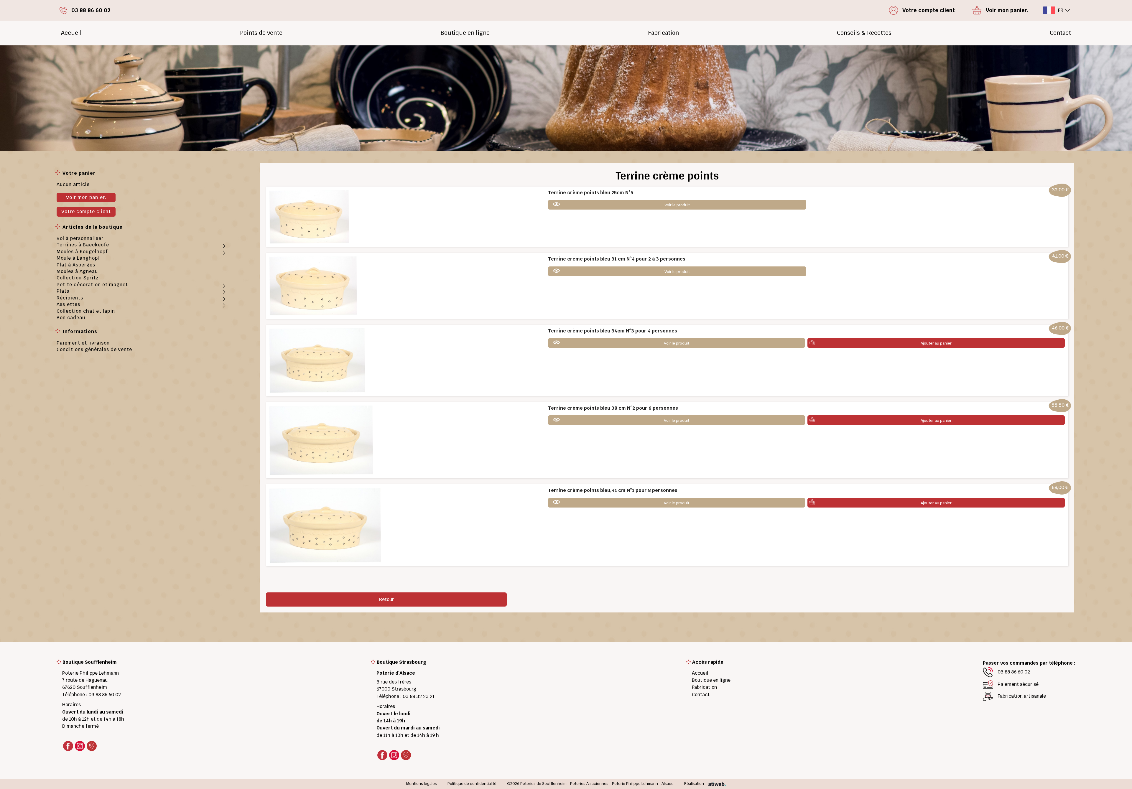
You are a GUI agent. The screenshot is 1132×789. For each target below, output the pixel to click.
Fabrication (663, 33)
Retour (386, 599)
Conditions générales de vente (94, 349)
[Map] (92, 746)
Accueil (71, 33)
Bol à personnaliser (80, 238)
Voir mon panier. (86, 197)
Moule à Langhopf (78, 258)
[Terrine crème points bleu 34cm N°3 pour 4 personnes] (317, 360)
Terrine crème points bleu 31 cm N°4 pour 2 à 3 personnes (616, 259)
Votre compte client (86, 211)
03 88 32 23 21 (419, 696)
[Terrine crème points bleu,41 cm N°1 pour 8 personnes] (325, 525)
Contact (1060, 33)
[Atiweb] (715, 784)
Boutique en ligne (465, 33)
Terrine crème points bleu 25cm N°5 (590, 193)
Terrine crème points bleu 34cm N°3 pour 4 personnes (612, 331)
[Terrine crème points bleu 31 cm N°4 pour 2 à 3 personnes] (313, 286)
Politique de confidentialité (471, 784)
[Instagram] (80, 746)
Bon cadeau (71, 317)
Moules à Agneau (77, 271)
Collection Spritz (78, 278)
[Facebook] (68, 746)
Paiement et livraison (83, 343)
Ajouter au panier (936, 343)
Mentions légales (421, 784)
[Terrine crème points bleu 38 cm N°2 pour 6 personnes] (321, 440)
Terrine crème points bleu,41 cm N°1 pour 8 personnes (612, 490)
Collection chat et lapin (86, 311)
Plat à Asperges (76, 265)
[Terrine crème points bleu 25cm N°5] (309, 216)
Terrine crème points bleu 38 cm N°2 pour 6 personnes (613, 408)
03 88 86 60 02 (104, 694)
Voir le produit (677, 204)
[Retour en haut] (1118, 777)
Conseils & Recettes (864, 33)
